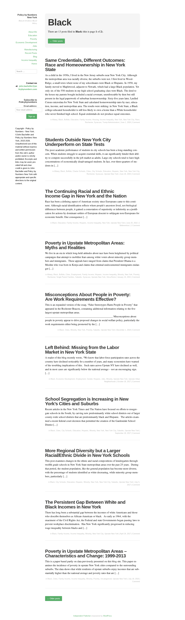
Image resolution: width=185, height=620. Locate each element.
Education (32, 35)
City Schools (97, 171)
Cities (88, 171)
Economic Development (26, 42)
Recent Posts (31, 53)
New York (118, 120)
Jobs (35, 46)
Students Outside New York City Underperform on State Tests (78, 142)
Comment (136, 122)
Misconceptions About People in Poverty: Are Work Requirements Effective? (87, 297)
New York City (128, 120)
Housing (95, 120)
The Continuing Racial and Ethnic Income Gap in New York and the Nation (85, 193)
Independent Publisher (82, 616)
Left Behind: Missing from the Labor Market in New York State (82, 350)
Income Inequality (29, 60)
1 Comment (135, 225)
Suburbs (78, 277)
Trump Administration (111, 122)
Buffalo (67, 120)
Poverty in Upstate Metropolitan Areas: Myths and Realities (84, 245)
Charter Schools (79, 171)
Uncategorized (106, 579)
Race (137, 120)
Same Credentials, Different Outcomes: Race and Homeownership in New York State (85, 65)
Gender (89, 379)
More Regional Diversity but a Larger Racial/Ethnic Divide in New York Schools (87, 453)
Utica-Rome (111, 277)
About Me (32, 32)
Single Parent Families (65, 277)
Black (61, 120)
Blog (35, 56)
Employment (76, 274)
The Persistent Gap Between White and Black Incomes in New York (85, 504)
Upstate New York (111, 174)
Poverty (33, 39)
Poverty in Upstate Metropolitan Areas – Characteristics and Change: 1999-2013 (86, 553)
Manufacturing (30, 49)
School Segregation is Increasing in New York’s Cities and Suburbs (86, 401)
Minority (121, 274)
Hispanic (115, 171)
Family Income (85, 120)
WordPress (107, 616)
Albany (54, 120)
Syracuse (97, 122)
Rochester (89, 122)
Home (34, 63)
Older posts (56, 41)
